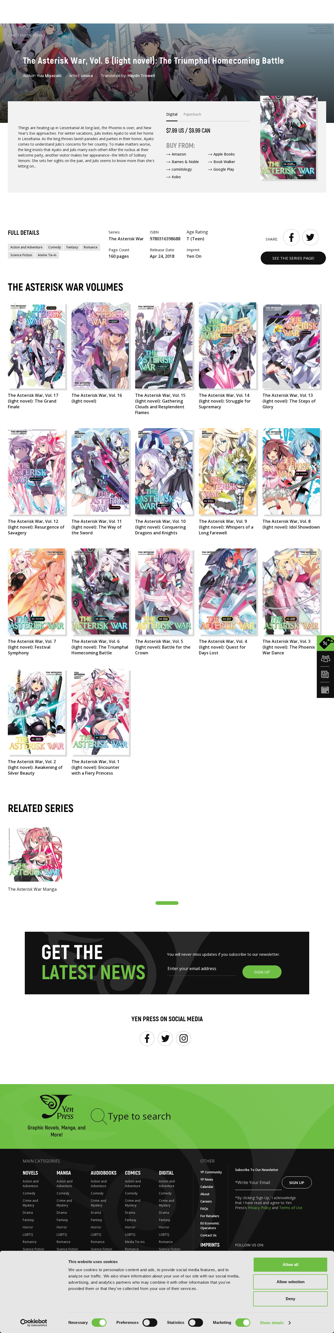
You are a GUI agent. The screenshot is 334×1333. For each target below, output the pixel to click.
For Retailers (209, 1216)
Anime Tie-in (47, 255)
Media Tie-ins (135, 1242)
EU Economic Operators (209, 1225)
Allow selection (291, 1282)
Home (12, 35)
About (205, 1194)
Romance (91, 247)
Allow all (290, 1264)
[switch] (149, 1322)
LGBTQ (28, 1234)
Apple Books (224, 154)
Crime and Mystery (30, 1203)
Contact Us (208, 1235)
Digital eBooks (32, 35)
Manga (64, 1173)
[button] (167, 903)
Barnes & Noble (185, 161)
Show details (272, 1322)
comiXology (182, 169)
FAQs (204, 1208)
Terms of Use (290, 1207)
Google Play (223, 169)
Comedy (54, 247)
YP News (206, 1179)
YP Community (211, 1172)
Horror (28, 1227)
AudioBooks (103, 1173)
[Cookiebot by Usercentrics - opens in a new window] (34, 1323)
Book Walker (224, 161)
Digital (166, 1173)
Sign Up (296, 1182)
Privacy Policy (260, 1207)
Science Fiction (21, 255)
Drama (28, 1212)
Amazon (179, 154)
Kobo (176, 176)
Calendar (206, 1187)
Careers (206, 1201)
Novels (30, 1173)
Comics (132, 1173)
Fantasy (72, 247)
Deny (290, 1298)
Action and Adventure (26, 247)
